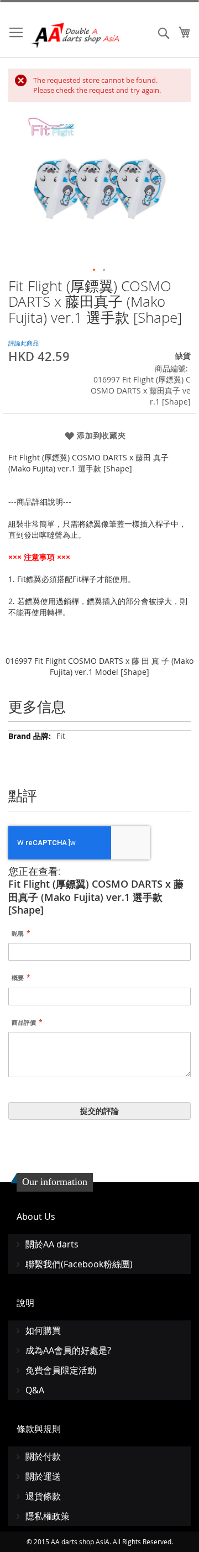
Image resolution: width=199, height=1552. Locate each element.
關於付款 (43, 1456)
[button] (95, 270)
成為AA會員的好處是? (68, 1350)
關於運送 (43, 1476)
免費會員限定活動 (60, 1370)
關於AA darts (51, 1244)
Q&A (34, 1390)
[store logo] (76, 35)
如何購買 (43, 1330)
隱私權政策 (47, 1516)
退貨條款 (43, 1496)
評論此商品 (23, 343)
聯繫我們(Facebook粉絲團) (79, 1264)
